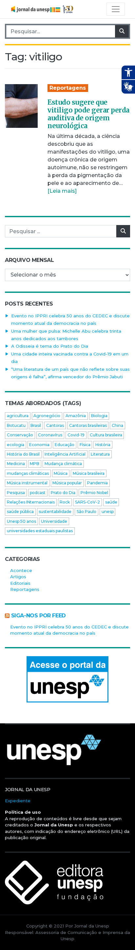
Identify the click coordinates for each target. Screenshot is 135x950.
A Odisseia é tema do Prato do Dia (49, 346)
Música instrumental (27, 482)
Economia (39, 444)
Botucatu (16, 425)
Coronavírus (50, 434)
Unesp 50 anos (21, 521)
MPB (34, 463)
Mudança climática (63, 463)
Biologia (99, 415)
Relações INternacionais (31, 502)
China (117, 425)
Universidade (54, 521)
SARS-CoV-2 (87, 502)
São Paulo (86, 511)
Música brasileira (89, 473)
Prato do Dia (63, 492)
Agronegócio (46, 415)
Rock (65, 502)
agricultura (18, 415)
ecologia (15, 444)
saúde (111, 502)
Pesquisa (16, 492)
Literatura (100, 454)
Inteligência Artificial (65, 454)
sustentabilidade (55, 511)
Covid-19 (76, 434)
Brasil (35, 425)
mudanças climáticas (28, 473)
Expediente (17, 800)
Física (85, 444)
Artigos (18, 576)
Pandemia (97, 482)
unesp (108, 511)
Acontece (21, 570)
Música (61, 473)
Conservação (20, 434)
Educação (64, 444)
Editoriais (20, 583)
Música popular (67, 482)
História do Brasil (23, 454)
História (102, 444)
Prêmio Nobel (94, 492)
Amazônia (76, 415)
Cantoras (55, 425)
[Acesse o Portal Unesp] (67, 679)
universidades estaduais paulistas (40, 530)
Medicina (16, 463)
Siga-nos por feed (38, 615)
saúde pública (20, 511)
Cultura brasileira (106, 434)
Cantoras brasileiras (88, 425)
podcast (38, 492)
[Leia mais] (62, 191)
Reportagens (67, 88)
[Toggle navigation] (115, 9)
